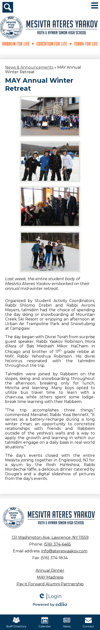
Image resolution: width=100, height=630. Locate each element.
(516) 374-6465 (57, 544)
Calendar (44, 626)
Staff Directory (16, 626)
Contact (88, 626)
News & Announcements (29, 67)
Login (50, 596)
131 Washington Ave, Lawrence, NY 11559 (50, 537)
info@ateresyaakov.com (64, 551)
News (67, 626)
